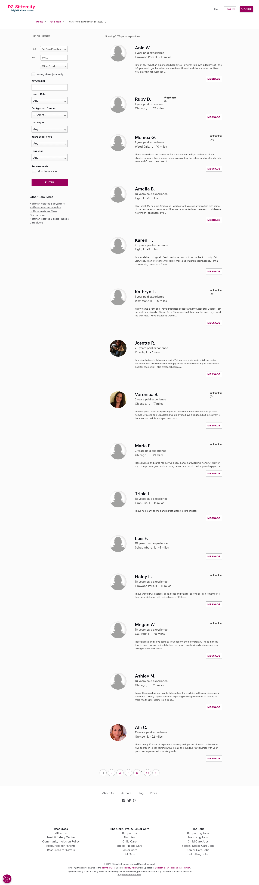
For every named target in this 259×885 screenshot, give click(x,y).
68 (147, 772)
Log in (230, 9)
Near (34, 57)
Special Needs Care (129, 845)
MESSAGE (213, 78)
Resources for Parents (61, 845)
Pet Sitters (55, 21)
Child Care (129, 841)
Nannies (129, 837)
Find (34, 48)
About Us (108, 793)
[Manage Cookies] (7, 878)
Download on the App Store (129, 815)
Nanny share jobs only (49, 74)
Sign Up (246, 9)
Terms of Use (108, 867)
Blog (141, 793)
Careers (126, 793)
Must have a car (47, 171)
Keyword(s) (38, 80)
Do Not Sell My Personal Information (172, 867)
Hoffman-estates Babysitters (47, 203)
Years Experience (42, 136)
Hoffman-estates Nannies (45, 207)
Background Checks (44, 108)
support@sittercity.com (129, 874)
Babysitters (129, 833)
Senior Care (129, 849)
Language (37, 150)
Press (153, 793)
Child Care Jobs (198, 841)
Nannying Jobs (198, 837)
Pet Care (129, 854)
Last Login (38, 122)
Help (217, 9)
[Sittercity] (21, 8)
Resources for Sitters (61, 849)
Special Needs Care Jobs (198, 845)
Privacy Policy (130, 867)
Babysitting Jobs (198, 833)
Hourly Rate (38, 93)
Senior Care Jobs (198, 849)
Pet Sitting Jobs (198, 854)
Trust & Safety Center (61, 837)
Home (39, 21)
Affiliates (61, 833)
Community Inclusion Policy (60, 841)
